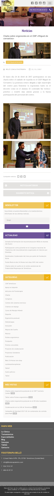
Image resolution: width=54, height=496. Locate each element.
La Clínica (5, 431)
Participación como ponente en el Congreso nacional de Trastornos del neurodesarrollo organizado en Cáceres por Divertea (26, 250)
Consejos (5, 442)
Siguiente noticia (25, 193)
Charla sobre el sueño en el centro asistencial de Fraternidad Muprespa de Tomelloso (23, 267)
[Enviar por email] (18, 176)
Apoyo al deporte (11, 287)
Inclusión (8, 326)
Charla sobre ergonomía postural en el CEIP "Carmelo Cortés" (24, 392)
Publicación (9, 356)
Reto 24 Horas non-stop (13, 360)
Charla (7, 295)
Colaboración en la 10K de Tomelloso (20, 407)
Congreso (8, 299)
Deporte (8, 314)
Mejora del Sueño (11, 330)
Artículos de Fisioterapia (14, 291)
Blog (3, 439)
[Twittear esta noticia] (24, 176)
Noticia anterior (29, 185)
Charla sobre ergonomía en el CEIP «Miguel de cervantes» (25, 37)
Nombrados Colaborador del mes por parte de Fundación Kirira (25, 257)
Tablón (4, 445)
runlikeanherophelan (12, 364)
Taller (7, 376)
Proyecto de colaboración (14, 349)
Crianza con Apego (12, 307)
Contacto (5, 447)
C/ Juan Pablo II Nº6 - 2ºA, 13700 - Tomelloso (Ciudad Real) (23, 458)
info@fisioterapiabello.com (13, 462)
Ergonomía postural (12, 318)
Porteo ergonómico (12, 337)
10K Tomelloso (10, 284)
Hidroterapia (9, 322)
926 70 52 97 (8, 466)
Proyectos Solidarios (12, 353)
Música (7, 333)
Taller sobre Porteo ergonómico (18, 397)
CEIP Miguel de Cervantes (14, 62)
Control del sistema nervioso (15, 303)
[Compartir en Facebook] (21, 176)
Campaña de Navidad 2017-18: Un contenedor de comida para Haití (25, 412)
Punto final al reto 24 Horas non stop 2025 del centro (24, 262)
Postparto (8, 341)
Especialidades (7, 437)
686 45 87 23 (8, 470)
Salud (7, 368)
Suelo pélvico (10, 372)
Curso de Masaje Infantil (14, 310)
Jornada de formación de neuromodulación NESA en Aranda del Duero (26, 243)
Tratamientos (7, 434)
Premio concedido (11, 345)
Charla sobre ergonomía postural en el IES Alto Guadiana (25, 402)
